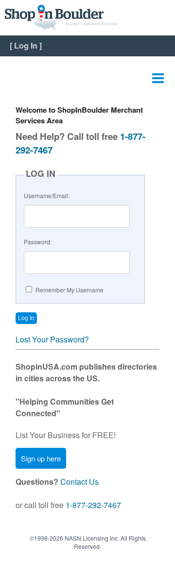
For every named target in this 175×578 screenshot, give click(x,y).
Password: (38, 242)
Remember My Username (69, 290)
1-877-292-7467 (93, 504)
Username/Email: (47, 195)
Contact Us (79, 481)
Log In (25, 45)
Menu (158, 76)
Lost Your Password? (52, 339)
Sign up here (41, 458)
